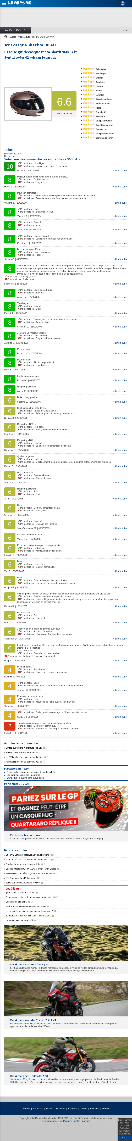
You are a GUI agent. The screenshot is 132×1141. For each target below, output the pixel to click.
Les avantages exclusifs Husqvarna (23, 775)
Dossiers (60, 1108)
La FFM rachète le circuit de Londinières (27, 757)
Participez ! (118, 888)
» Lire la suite (120, 170)
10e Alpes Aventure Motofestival (23, 878)
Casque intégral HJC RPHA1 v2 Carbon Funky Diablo (33, 869)
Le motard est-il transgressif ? (23, 920)
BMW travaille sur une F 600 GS (23, 752)
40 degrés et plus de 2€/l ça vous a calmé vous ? (31, 916)
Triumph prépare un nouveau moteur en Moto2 (30, 859)
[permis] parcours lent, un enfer (23, 892)
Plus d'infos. (124, 1134)
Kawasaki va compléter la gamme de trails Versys (31, 873)
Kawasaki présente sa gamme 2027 (25, 762)
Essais (49, 1108)
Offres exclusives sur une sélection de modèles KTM (31, 772)
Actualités (38, 1108)
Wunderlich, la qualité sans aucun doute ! (26, 778)
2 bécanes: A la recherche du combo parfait (29, 906)
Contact (86, 1121)
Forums (105, 1108)
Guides (12, 37)
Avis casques (15, 30)
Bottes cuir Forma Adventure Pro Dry (25, 883)
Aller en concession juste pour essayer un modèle (32, 897)
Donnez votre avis (64, 113)
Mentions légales (71, 1121)
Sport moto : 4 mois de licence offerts (25, 864)
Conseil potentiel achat (20, 902)
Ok (123, 1138)
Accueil (26, 1108)
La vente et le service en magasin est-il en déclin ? (32, 911)
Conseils (72, 1108)
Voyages (94, 1108)
